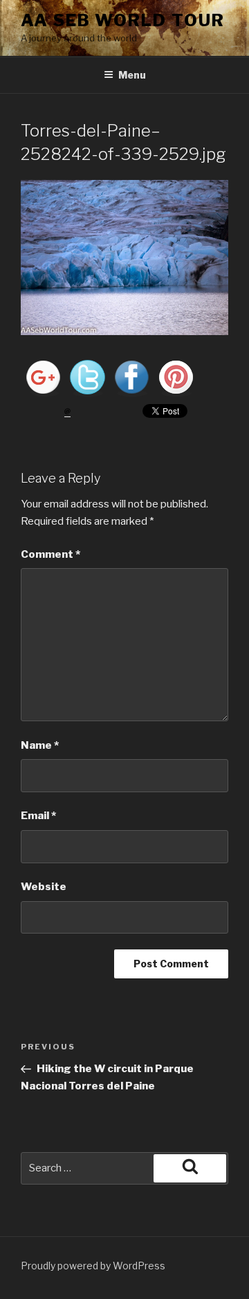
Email (38, 815)
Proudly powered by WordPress (93, 1265)
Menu (132, 75)
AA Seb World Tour (123, 20)
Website (43, 886)
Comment (50, 554)
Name (40, 745)
